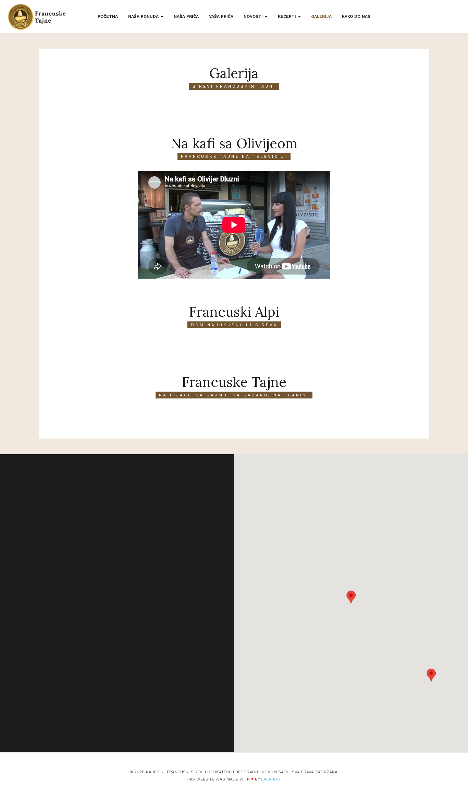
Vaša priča (221, 16)
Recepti (287, 16)
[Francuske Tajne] (37, 17)
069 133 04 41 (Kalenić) (88, 657)
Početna (108, 16)
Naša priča (186, 16)
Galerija (321, 16)
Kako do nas (356, 16)
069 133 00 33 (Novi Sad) (91, 667)
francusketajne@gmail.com (93, 677)
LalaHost (271, 779)
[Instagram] (100, 721)
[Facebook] (82, 721)
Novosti (254, 16)
